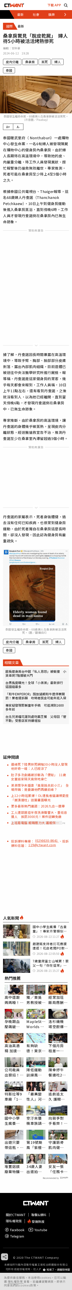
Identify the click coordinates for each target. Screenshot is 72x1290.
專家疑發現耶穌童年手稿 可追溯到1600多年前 (34, 707)
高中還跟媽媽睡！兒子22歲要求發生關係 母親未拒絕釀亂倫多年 (13, 1000)
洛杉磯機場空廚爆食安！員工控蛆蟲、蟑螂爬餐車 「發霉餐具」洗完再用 (56, 1024)
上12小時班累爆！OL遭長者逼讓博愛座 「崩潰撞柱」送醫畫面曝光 (41, 797)
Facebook (17, 1230)
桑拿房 (30, 61)
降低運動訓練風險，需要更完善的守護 (34, 1072)
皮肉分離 (12, 61)
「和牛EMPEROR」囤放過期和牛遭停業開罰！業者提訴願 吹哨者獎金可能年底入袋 (35, 696)
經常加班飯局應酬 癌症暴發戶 (56, 1000)
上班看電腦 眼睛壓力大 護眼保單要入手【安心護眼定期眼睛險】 (35, 822)
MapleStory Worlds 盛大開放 (35, 1024)
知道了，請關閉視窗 (58, 1270)
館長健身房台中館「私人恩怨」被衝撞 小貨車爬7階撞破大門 (35, 673)
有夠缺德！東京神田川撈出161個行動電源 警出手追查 (35, 1048)
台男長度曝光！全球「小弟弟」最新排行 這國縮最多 (35, 684)
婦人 (57, 61)
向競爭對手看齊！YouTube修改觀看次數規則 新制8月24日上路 (57, 1120)
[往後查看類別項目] (63, 14)
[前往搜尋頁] (66, 5)
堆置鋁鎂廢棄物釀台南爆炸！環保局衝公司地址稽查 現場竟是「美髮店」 (14, 1169)
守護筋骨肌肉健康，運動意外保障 (56, 1145)
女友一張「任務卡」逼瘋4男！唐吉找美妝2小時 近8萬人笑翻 (57, 1169)
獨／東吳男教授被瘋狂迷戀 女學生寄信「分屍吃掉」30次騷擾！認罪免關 (35, 1000)
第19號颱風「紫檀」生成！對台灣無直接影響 (35, 1145)
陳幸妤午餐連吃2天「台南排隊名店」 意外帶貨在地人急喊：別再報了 (57, 1072)
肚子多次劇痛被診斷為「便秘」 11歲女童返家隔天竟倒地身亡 (38, 776)
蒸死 (44, 61)
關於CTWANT (16, 1215)
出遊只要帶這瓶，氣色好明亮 (12, 1145)
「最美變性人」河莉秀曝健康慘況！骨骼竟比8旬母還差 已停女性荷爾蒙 (35, 1096)
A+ (8, 126)
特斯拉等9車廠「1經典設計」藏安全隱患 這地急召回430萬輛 (14, 1096)
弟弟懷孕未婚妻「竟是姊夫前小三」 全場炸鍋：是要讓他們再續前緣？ (40, 787)
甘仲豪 (16, 48)
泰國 (9, 70)
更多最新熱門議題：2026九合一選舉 (38, 806)
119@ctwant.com (42, 845)
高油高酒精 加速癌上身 (13, 1048)
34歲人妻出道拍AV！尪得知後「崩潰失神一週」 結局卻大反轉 (35, 1169)
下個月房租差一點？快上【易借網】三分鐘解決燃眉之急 (57, 1048)
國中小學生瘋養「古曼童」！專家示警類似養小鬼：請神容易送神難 (12, 1120)
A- (18, 126)
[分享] (4, 1256)
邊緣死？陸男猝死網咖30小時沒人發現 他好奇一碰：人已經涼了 (41, 766)
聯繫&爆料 (38, 1215)
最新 (20, 14)
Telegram (17, 1236)
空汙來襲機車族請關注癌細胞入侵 (34, 1120)
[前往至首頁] (14, 5)
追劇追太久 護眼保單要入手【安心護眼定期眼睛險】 (56, 1096)
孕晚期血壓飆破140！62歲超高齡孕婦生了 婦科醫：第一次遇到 (14, 1024)
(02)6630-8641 (47, 840)
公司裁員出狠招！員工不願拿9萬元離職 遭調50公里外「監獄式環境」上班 (13, 1072)
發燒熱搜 (37, 1221)
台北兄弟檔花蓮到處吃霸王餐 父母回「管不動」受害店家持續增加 (35, 718)
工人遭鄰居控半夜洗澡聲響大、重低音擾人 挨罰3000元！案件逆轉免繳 (39, 814)
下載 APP (54, 5)
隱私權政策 (16, 1281)
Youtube (40, 1230)
